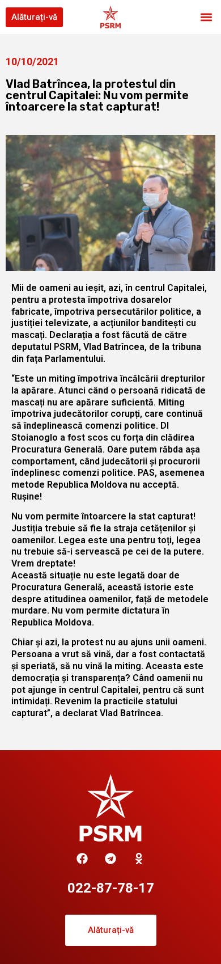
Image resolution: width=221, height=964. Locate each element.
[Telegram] (110, 858)
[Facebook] (82, 858)
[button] (206, 17)
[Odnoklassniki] (139, 858)
